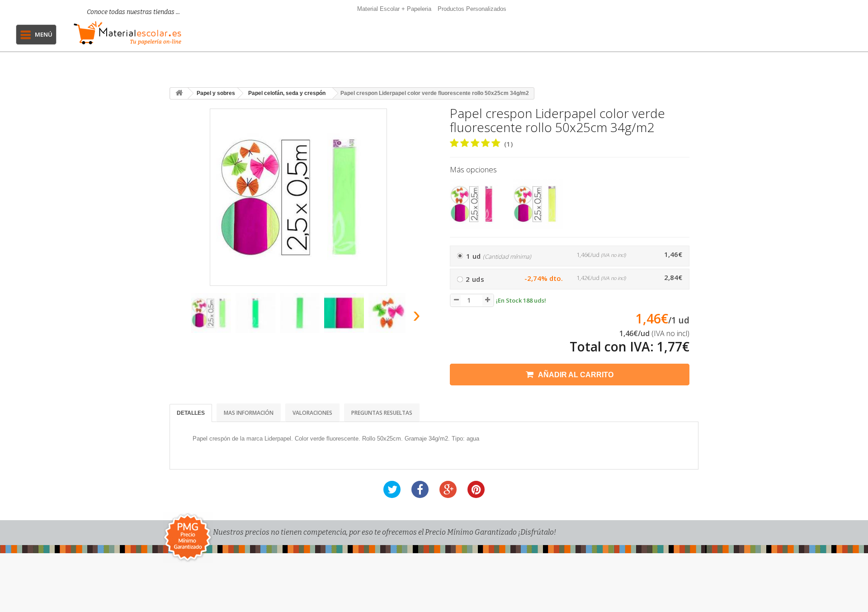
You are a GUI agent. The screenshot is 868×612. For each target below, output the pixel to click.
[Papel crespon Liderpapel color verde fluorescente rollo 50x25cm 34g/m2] (211, 313)
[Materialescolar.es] (127, 33)
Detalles (191, 413)
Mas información (249, 413)
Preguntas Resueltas (381, 413)
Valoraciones (312, 413)
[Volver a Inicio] (179, 93)
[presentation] (180, 317)
